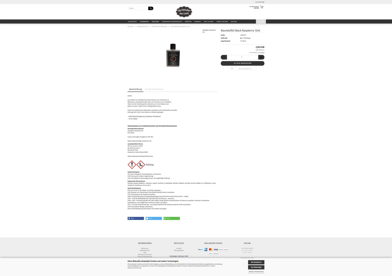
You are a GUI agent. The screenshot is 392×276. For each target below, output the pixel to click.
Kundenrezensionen (154, 89)
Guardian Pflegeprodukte (172, 22)
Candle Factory (222, 22)
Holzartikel (132, 22)
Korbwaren (144, 22)
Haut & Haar (208, 22)
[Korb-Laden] (184, 11)
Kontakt (178, 248)
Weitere (234, 22)
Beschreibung (135, 89)
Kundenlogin (260, 2)
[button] (224, 57)
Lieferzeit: (224, 38)
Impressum (144, 248)
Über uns (260, 22)
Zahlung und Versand (145, 254)
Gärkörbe (155, 22)
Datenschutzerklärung (134, 268)
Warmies (197, 22)
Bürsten (188, 22)
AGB (144, 252)
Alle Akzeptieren (256, 262)
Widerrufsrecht (145, 250)
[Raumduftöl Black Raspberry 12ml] (173, 55)
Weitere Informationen (256, 272)
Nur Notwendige (256, 267)
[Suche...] (150, 8)
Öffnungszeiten (179, 250)
